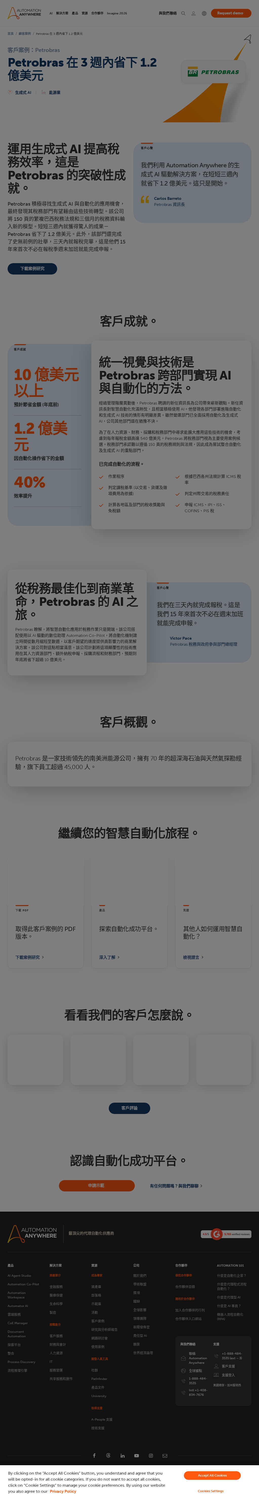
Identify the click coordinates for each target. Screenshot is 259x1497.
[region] (129, 1481)
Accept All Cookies (212, 1475)
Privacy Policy (63, 1491)
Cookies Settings (211, 1491)
